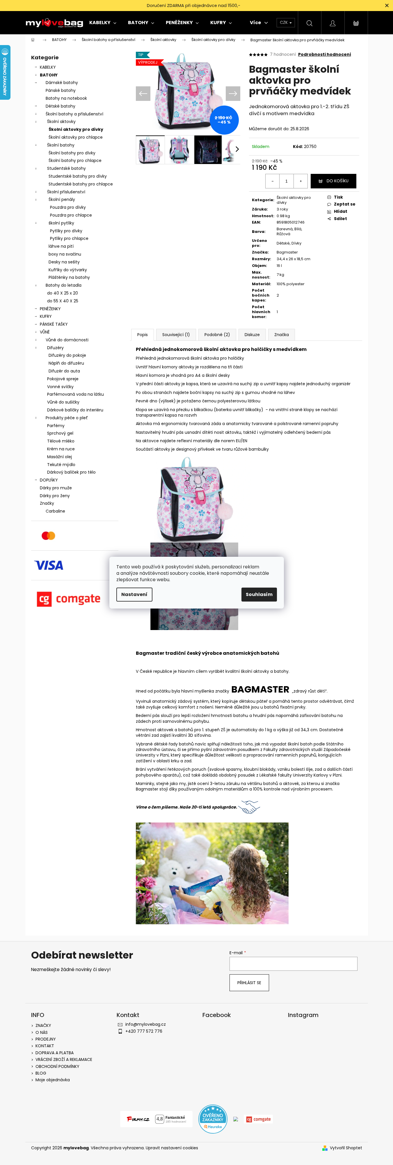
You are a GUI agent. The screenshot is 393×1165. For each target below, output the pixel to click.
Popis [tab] (142, 335)
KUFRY (46, 316)
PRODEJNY (45, 1039)
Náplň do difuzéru (66, 363)
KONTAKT (44, 1046)
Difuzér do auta (64, 371)
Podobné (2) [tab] (217, 335)
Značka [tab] (281, 335)
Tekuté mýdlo (61, 465)
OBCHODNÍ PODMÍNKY (57, 1066)
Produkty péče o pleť (67, 418)
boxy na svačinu (65, 254)
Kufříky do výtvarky (68, 270)
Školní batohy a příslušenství (74, 114)
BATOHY (49, 75)
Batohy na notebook (66, 98)
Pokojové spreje (63, 379)
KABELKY (48, 67)
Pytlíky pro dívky (66, 231)
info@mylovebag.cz (145, 1024)
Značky (47, 503)
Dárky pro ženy (55, 496)
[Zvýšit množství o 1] (300, 181)
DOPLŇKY (49, 480)
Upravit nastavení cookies (172, 1148)
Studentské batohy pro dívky (78, 176)
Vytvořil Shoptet (346, 1148)
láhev (289, 392)
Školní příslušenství (66, 192)
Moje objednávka (52, 1080)
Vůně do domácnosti (67, 340)
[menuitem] (102, 22)
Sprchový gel (60, 433)
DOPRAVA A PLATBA (54, 1053)
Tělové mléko (60, 441)
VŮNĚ (45, 332)
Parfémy (56, 426)
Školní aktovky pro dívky (76, 129)
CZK (284, 22)
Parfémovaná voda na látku (75, 394)
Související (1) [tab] (176, 335)
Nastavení (134, 594)
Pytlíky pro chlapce (69, 238)
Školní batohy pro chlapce (75, 160)
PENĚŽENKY (50, 309)
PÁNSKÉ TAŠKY (54, 324)
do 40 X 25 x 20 (62, 293)
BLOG (40, 1073)
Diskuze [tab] (252, 335)
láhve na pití (61, 246)
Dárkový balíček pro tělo (71, 472)
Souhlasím (259, 594)
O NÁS (41, 1032)
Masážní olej (59, 457)
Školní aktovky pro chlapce (76, 137)
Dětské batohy (60, 106)
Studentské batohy (66, 168)
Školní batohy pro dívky (72, 153)
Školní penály (62, 199)
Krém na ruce (61, 449)
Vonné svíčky (60, 387)
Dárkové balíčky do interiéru (75, 410)
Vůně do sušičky (63, 402)
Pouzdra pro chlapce (71, 215)
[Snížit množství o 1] (273, 181)
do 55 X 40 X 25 (62, 301)
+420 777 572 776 (143, 1031)
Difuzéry (55, 348)
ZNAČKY (43, 1025)
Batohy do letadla (63, 285)
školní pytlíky (61, 223)
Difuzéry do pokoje (67, 355)
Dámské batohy (62, 82)
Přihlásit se (249, 983)
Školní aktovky (61, 121)
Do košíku (337, 181)
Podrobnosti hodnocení (324, 54)
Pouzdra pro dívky (68, 207)
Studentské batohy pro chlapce (81, 184)
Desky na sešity (64, 262)
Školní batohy (60, 145)
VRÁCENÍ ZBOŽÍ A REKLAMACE (63, 1059)
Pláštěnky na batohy (69, 277)
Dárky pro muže (56, 488)
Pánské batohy (61, 90)
